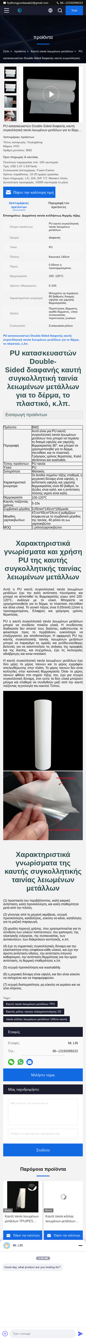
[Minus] (80, 1245)
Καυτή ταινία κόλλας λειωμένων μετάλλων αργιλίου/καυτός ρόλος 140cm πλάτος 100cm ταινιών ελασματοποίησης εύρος (22, 1219)
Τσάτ (74, 10)
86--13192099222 (71, 2)
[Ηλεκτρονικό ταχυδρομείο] (29, 1062)
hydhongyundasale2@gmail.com (27, 2)
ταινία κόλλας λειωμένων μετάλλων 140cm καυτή (36, 1019)
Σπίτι (6, 51)
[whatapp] (20, 1062)
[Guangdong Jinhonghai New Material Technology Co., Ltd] (20, 10)
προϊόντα (20, 51)
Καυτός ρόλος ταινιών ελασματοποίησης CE (33, 1011)
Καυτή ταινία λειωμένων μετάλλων (52, 51)
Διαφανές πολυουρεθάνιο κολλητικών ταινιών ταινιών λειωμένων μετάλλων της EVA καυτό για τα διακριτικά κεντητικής (62, 1219)
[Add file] (5, 1333)
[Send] (80, 1333)
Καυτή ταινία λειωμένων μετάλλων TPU (30, 1004)
